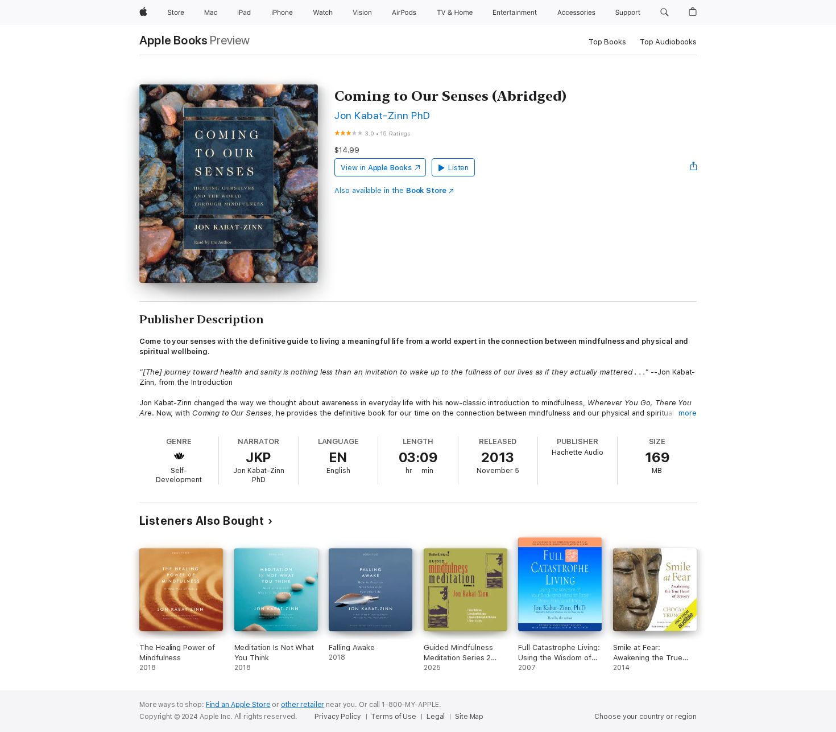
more (687, 413)
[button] (664, 12)
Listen (458, 167)
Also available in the (390, 190)
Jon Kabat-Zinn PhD (382, 115)
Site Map (469, 717)
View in (376, 167)
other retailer (302, 705)
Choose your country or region (645, 717)
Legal (436, 717)
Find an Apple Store (238, 705)
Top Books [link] (607, 42)
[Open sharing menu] (694, 167)
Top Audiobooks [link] (668, 42)
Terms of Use (393, 717)
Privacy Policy (337, 717)
